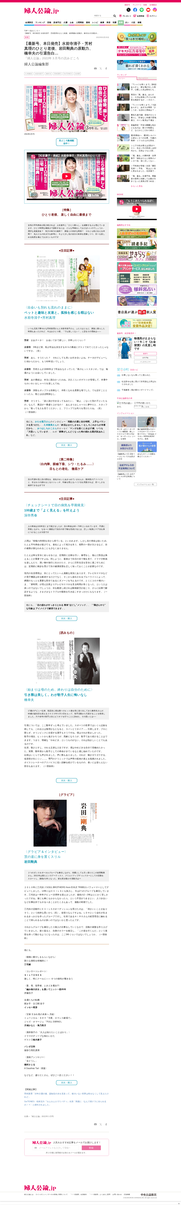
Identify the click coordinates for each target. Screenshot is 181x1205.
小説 (133, 22)
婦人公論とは (28, 1194)
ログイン (153, 16)
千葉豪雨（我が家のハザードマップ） (138, 390)
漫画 (88, 22)
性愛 (115, 22)
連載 (139, 22)
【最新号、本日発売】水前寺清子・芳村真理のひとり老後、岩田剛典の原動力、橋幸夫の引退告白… (61, 33)
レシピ (95, 22)
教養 (121, 22)
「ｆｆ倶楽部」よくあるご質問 (99, 1194)
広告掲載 (127, 1194)
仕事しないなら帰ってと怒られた (136, 375)
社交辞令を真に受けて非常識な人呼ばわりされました (139, 382)
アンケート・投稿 (140, 5)
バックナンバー (145, 362)
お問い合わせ (117, 1194)
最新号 (127, 5)
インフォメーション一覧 (145, 484)
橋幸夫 (48, 74)
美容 (108, 22)
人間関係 (80, 22)
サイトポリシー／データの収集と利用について (52, 1194)
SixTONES (68, 74)
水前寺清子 (39, 74)
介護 (65, 22)
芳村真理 (57, 74)
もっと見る (138, 186)
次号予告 (145, 357)
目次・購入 (66, 445)
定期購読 (153, 5)
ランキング (40, 22)
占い (127, 22)
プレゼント (126, 16)
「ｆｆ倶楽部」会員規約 (78, 1194)
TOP (26, 31)
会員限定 (29, 22)
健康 (102, 22)
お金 (72, 22)
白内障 (77, 74)
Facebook (106, 68)
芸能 (49, 22)
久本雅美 (28, 74)
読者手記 (57, 22)
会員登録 (140, 16)
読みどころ (34, 31)
